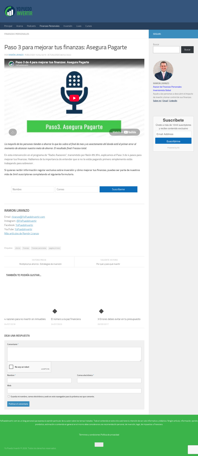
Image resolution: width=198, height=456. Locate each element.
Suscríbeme (118, 189)
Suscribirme (173, 141)
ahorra (18, 248)
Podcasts (31, 26)
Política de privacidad (110, 434)
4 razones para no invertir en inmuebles (25, 319)
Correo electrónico (85, 375)
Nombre (11, 375)
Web (9, 385)
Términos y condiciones (89, 434)
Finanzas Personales (49, 26)
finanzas (26, 248)
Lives (78, 26)
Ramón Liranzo (16, 55)
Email (165, 100)
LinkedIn (173, 100)
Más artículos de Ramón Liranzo (21, 233)
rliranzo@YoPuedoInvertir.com (28, 216)
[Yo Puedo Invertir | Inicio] (18, 11)
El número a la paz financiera (66, 319)
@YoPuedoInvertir (27, 220)
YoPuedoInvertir (24, 225)
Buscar (156, 44)
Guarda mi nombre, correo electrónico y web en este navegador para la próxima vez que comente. (52, 396)
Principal (8, 26)
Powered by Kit (173, 147)
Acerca (19, 26)
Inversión (67, 26)
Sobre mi (157, 100)
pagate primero (54, 248)
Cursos (88, 26)
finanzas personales (39, 248)
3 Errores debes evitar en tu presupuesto (119, 319)
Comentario (13, 344)
